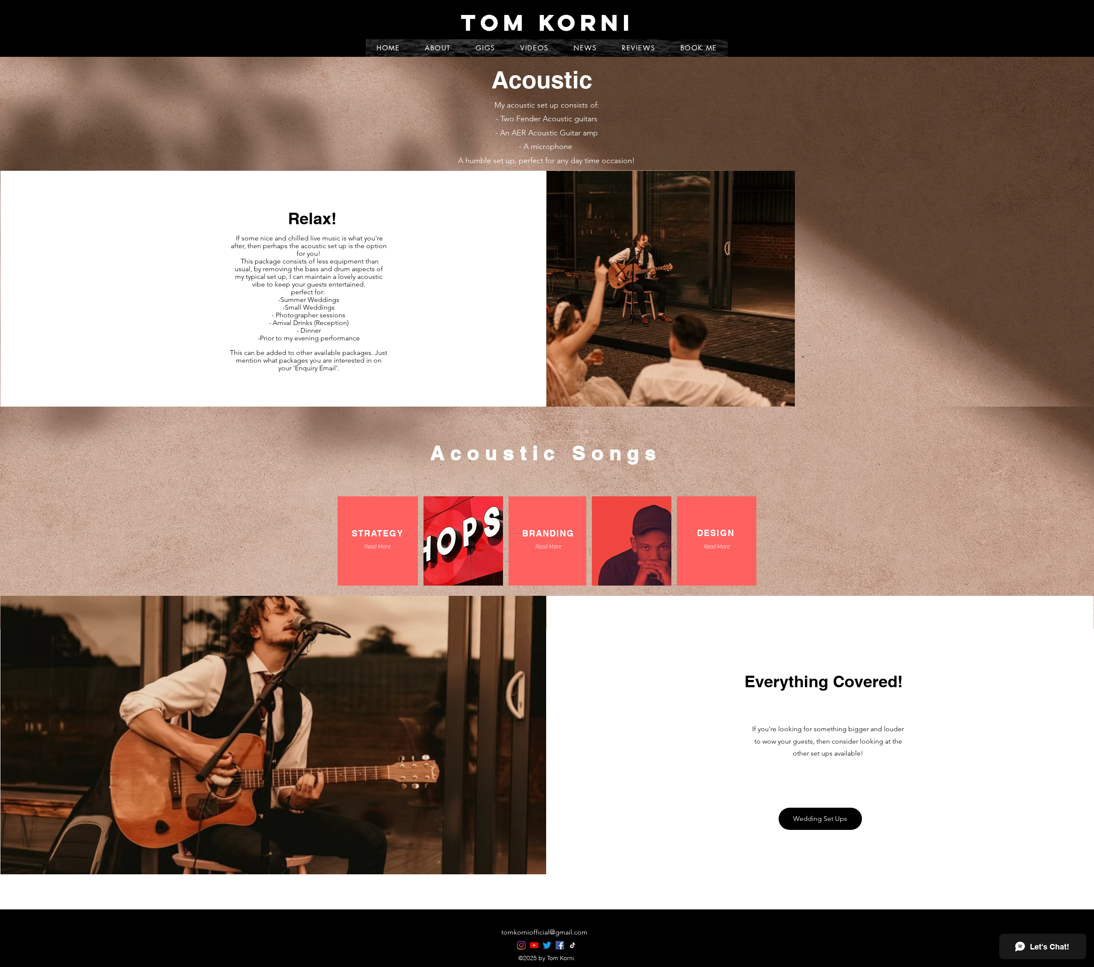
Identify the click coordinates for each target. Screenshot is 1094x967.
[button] (377, 546)
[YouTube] (534, 945)
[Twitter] (547, 945)
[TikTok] (572, 945)
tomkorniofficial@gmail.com (544, 932)
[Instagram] (521, 945)
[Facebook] (560, 945)
